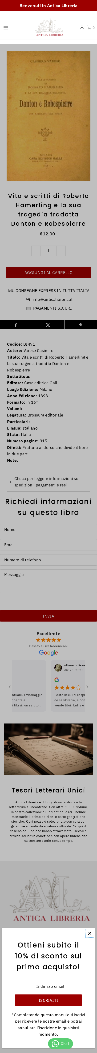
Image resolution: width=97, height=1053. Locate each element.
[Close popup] (89, 933)
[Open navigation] (15, 27)
